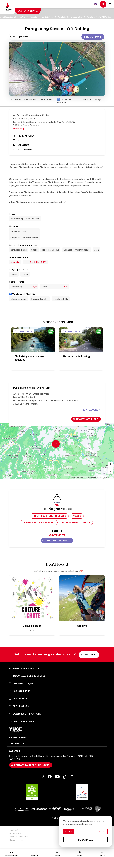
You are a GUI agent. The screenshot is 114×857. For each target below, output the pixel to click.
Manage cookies (16, 840)
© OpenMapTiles (77, 477)
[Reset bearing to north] (110, 472)
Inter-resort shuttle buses (49, 516)
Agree (68, 831)
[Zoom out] (110, 468)
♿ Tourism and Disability (64, 101)
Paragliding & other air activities (70, 17)
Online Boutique (23, 683)
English (95, 4)
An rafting (15, 262)
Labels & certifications (27, 714)
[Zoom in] (110, 464)
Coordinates (15, 99)
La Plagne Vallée (24, 331)
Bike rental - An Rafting (76, 356)
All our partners (23, 721)
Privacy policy (15, 833)
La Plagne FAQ (21, 698)
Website (22, 140)
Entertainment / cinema (76, 522)
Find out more (92, 36)
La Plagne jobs (21, 691)
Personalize (85, 839)
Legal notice (14, 830)
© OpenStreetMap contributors (95, 477)
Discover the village (58, 540)
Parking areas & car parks (39, 522)
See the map (19, 128)
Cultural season (32, 625)
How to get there (87, 419)
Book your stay (26, 11)
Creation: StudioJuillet (19, 836)
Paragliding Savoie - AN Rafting (99, 17)
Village (98, 99)
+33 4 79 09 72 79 (25, 136)
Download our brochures (29, 676)
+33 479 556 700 (57, 535)
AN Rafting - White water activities (29, 358)
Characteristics (46, 99)
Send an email (25, 149)
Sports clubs (21, 706)
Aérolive (82, 625)
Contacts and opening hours (31, 765)
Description (30, 99)
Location (87, 99)
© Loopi (110, 477)
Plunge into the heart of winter (41, 17)
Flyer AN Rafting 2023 (35, 262)
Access (77, 516)
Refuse (102, 831)
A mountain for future (27, 668)
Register (89, 654)
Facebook (23, 145)
